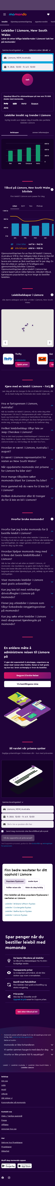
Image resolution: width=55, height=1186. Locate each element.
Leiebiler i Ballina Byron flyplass (18, 911)
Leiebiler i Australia (18, 1065)
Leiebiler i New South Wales (38, 1065)
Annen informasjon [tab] (40, 132)
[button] (4, 14)
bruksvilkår (36, 843)
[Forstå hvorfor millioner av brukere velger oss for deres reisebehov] (52, 519)
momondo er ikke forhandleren (19, 1045)
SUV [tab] (23, 206)
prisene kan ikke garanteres (23, 1037)
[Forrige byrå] (5, 342)
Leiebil (5, 1065)
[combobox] (13, 50)
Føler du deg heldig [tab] (34, 888)
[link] (22, 364)
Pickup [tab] (40, 206)
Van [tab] (30, 206)
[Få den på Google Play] (8, 1165)
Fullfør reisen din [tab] (13, 888)
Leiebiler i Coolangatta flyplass (18, 908)
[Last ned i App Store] (24, 1165)
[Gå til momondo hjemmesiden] (17, 14)
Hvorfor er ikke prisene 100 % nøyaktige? (24, 1054)
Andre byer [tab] (33, 881)
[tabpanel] (27, 155)
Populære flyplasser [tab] (15, 881)
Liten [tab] (15, 206)
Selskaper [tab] (14, 132)
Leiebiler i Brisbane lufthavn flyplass (20, 904)
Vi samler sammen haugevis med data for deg (26, 1050)
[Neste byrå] (49, 342)
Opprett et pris (19, 999)
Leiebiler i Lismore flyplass (16, 915)
